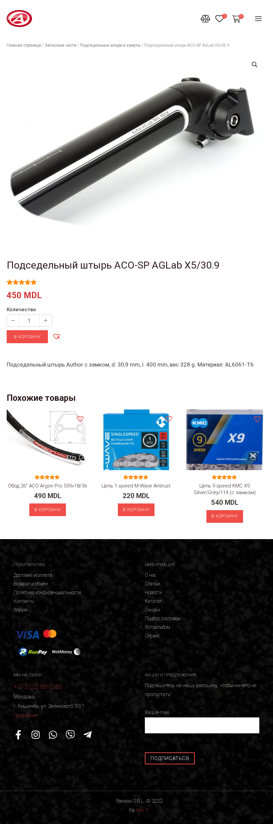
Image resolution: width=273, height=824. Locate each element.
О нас (150, 575)
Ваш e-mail (157, 712)
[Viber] (70, 734)
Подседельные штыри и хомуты (110, 45)
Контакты (24, 601)
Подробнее (26, 715)
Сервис (152, 635)
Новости (153, 592)
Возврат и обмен (31, 583)
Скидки (152, 609)
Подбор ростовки (162, 618)
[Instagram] (35, 734)
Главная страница (24, 45)
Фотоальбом (157, 627)
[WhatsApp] (53, 734)
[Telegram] (87, 734)
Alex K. (143, 810)
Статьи (152, 583)
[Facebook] (18, 734)
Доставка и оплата (33, 575)
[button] (56, 336)
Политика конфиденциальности (47, 592)
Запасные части (60, 45)
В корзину (27, 336)
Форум (20, 609)
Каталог (153, 601)
